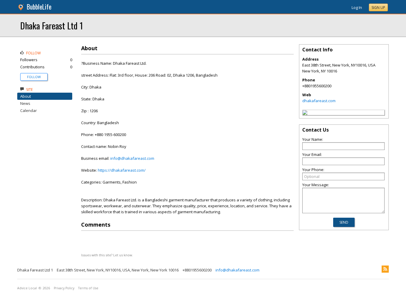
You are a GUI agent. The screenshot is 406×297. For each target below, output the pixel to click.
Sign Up (378, 7)
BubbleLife (39, 6)
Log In (357, 7)
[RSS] (385, 269)
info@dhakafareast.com (132, 158)
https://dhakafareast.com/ (122, 170)
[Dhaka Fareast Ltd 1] (305, 113)
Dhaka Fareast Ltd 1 (51, 25)
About (25, 96)
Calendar (28, 110)
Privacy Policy (64, 288)
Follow (34, 77)
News (25, 103)
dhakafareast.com (319, 100)
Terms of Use (88, 288)
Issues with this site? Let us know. (107, 255)
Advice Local (27, 288)
